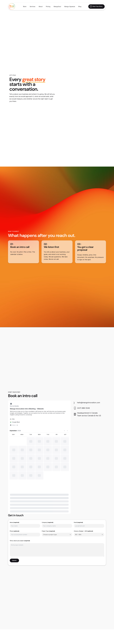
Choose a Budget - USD (83, 514)
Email (78, 505)
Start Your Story (97, 6)
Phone (14, 514)
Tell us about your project (20, 524)
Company (47, 505)
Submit (14, 544)
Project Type (48, 514)
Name (14, 505)
